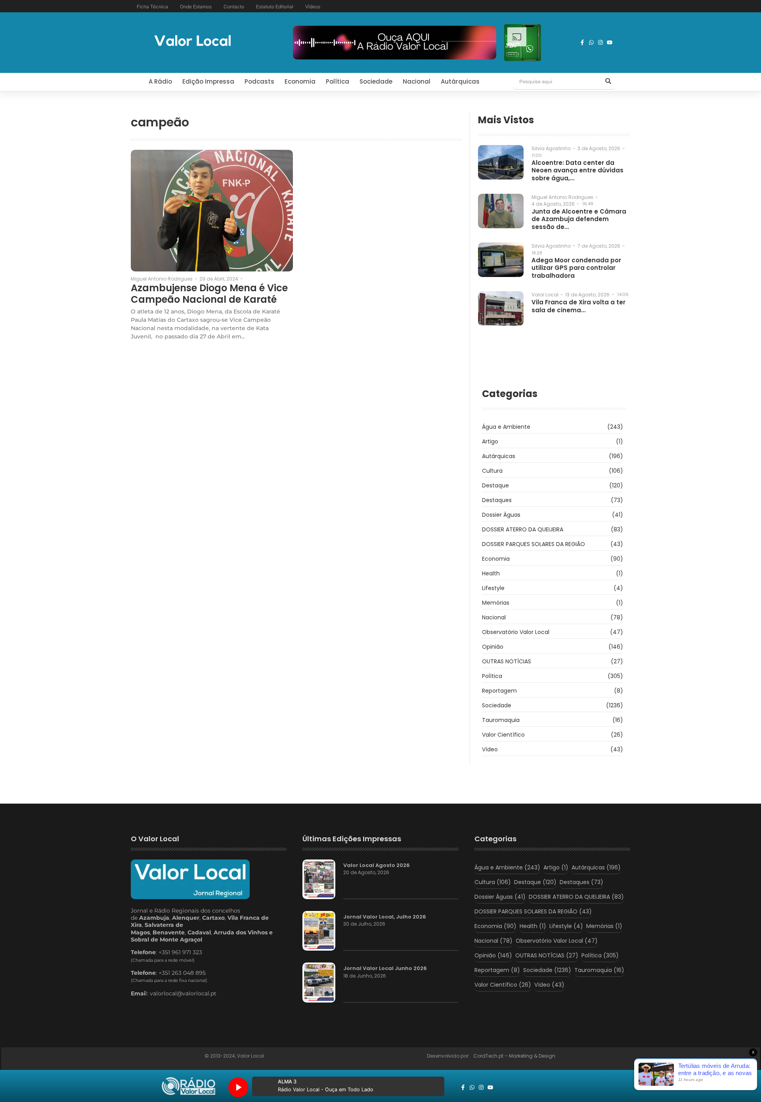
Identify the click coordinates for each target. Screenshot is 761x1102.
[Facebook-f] (582, 42)
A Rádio (160, 81)
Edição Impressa (208, 81)
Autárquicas (460, 81)
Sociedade (375, 81)
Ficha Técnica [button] (152, 7)
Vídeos (312, 7)
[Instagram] (600, 42)
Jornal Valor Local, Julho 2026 (384, 917)
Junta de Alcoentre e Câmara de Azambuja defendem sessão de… (579, 219)
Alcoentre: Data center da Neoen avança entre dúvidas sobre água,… (577, 170)
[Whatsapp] (591, 42)
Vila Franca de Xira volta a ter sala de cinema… (578, 306)
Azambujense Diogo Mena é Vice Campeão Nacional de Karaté (209, 294)
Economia (300, 81)
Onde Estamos (196, 7)
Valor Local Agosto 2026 (376, 865)
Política (337, 81)
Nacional (416, 81)
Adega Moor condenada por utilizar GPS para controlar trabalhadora (576, 268)
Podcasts (259, 81)
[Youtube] (609, 42)
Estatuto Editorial (274, 7)
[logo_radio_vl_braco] (188, 1086)
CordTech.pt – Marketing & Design (514, 1055)
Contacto (234, 7)
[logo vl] (192, 41)
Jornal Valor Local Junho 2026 (385, 968)
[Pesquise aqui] (608, 81)
